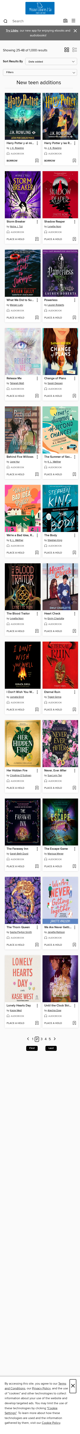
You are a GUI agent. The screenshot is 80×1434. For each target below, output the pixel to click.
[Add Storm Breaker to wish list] (36, 239)
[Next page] (54, 1039)
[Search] (5, 21)
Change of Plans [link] (55, 378)
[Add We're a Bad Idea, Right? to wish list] (36, 552)
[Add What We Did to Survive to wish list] (36, 317)
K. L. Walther (54, 461)
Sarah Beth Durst (19, 853)
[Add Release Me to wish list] (36, 396)
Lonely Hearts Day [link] (19, 1005)
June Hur (15, 461)
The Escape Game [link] (56, 849)
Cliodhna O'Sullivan (20, 775)
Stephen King (55, 540)
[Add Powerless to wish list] (74, 317)
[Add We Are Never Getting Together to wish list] (74, 945)
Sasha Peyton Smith (21, 932)
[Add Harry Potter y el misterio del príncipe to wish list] (36, 160)
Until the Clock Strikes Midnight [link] (58, 1005)
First (32, 1048)
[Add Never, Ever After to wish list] (74, 788)
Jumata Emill (17, 697)
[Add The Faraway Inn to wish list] (36, 866)
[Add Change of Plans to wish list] (74, 396)
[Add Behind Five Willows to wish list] (36, 474)
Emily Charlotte (56, 618)
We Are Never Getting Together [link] (58, 927)
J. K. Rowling (17, 148)
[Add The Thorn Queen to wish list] (36, 945)
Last (51, 1048)
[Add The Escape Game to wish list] (74, 866)
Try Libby (12, 31)
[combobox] (32, 21)
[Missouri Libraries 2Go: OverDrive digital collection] (40, 8)
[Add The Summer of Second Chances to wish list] (74, 474)
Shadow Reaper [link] (54, 221)
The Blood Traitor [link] (18, 613)
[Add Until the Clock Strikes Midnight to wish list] (74, 1023)
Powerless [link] (50, 300)
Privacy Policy (41, 1388)
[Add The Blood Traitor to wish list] (36, 631)
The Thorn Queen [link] (18, 927)
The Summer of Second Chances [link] (58, 457)
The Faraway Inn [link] (17, 849)
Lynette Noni (54, 226)
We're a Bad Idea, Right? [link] (21, 535)
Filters (10, 72)
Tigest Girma (54, 697)
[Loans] (65, 21)
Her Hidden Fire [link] (17, 770)
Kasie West (16, 1010)
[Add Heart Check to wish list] (74, 631)
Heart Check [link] (52, 613)
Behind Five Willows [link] (20, 457)
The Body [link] (50, 535)
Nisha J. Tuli (16, 226)
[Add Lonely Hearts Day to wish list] (36, 1023)
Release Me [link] (14, 378)
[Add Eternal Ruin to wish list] (74, 709)
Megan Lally (16, 305)
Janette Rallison (56, 932)
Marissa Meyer (55, 853)
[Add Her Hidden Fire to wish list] (36, 788)
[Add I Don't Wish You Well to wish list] (36, 709)
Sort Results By (13, 61)
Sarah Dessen (55, 383)
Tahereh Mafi (17, 383)
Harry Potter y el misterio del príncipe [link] (21, 143)
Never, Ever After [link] (55, 770)
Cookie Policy (51, 1423)
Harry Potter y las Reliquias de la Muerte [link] (58, 143)
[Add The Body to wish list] (74, 552)
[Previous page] (28, 1039)
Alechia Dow (54, 1010)
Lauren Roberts (56, 305)
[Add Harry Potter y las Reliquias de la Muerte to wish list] (74, 160)
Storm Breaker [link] (16, 221)
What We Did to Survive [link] (21, 300)
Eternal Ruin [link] (52, 692)
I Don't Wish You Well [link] (21, 692)
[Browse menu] (73, 20)
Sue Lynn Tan (55, 775)
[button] (66, 51)
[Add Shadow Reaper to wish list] (74, 239)
